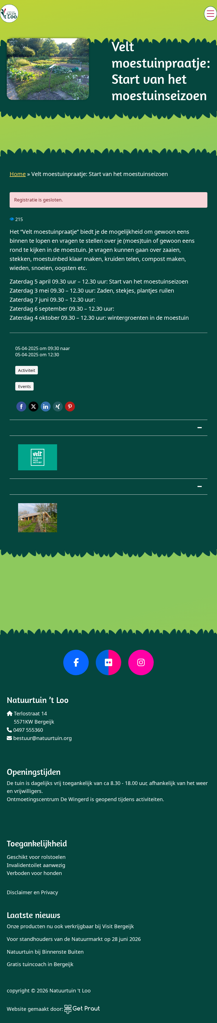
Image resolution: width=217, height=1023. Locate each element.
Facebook (21, 406)
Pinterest (70, 406)
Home (18, 174)
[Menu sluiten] (210, 13)
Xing (58, 406)
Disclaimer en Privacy (32, 892)
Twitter (33, 406)
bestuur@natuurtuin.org (42, 738)
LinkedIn (46, 406)
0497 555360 (27, 729)
